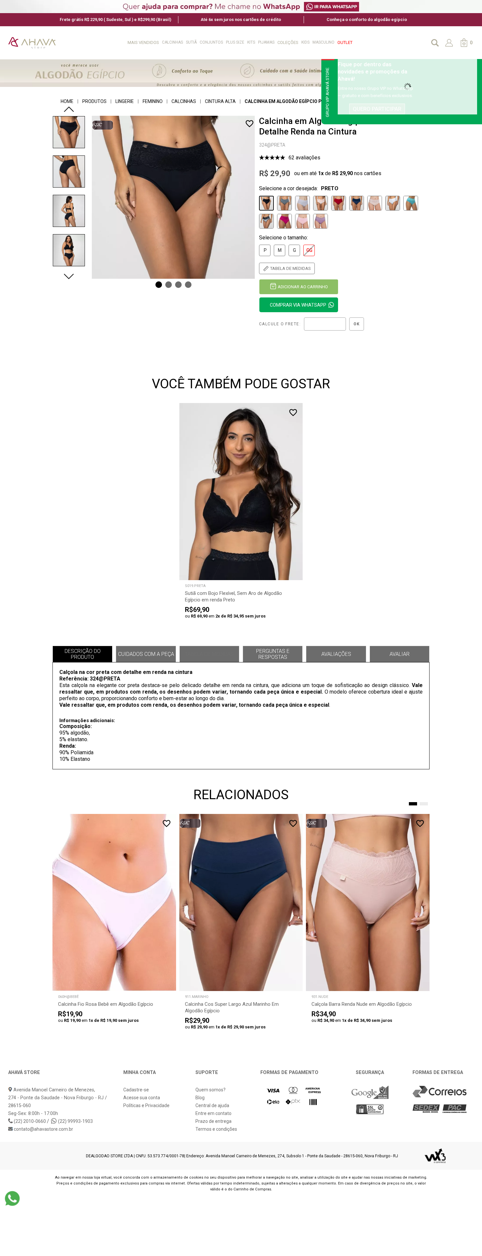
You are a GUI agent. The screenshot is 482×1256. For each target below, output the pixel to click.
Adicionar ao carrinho (303, 286)
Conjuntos (211, 42)
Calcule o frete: (280, 324)
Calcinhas (172, 42)
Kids (305, 42)
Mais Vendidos (143, 42)
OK (356, 324)
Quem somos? (210, 1089)
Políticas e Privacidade (146, 1105)
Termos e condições (216, 1129)
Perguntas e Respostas (273, 654)
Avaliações (336, 654)
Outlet (344, 42)
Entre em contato (213, 1113)
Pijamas (266, 42)
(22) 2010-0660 (30, 1121)
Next (69, 276)
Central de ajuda (212, 1105)
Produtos (94, 101)
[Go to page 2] (424, 803)
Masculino (323, 42)
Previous (69, 109)
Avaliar (400, 654)
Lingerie (124, 101)
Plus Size (235, 42)
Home (67, 101)
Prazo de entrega (213, 1121)
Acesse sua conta (141, 1097)
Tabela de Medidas (209, 654)
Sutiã (191, 42)
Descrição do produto (83, 654)
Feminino (153, 101)
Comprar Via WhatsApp (298, 305)
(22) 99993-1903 (75, 1121)
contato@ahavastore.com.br (43, 1129)
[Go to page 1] (413, 803)
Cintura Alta (220, 101)
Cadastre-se (136, 1089)
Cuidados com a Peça (146, 654)
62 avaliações (304, 157)
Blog (200, 1097)
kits (251, 42)
